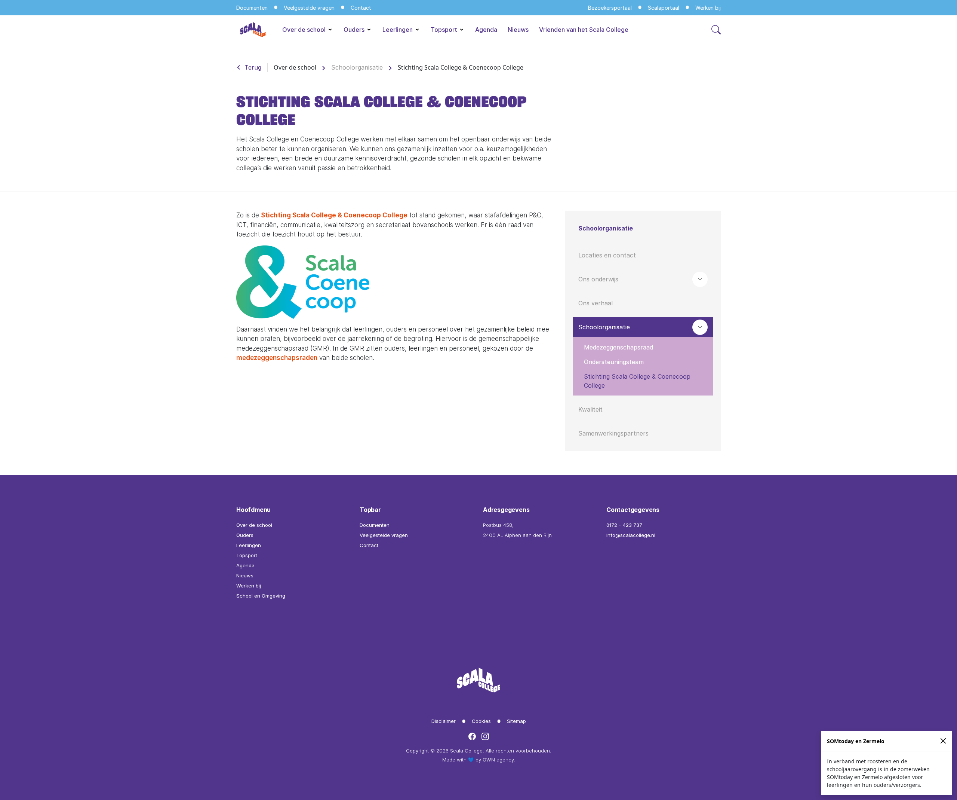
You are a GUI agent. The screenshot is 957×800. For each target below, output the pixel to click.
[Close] (943, 741)
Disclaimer (443, 721)
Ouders (355, 29)
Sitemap (516, 721)
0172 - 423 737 (624, 525)
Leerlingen (398, 29)
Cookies (481, 721)
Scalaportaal (663, 7)
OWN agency (498, 760)
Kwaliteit (590, 409)
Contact (361, 7)
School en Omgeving (260, 596)
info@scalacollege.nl (630, 535)
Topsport (445, 29)
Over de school (304, 29)
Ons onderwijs (598, 279)
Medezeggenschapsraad (618, 347)
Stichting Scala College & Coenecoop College (334, 215)
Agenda (486, 29)
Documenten (252, 7)
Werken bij (708, 7)
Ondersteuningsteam (614, 362)
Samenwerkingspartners (613, 433)
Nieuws (518, 29)
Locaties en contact (607, 255)
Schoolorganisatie (357, 67)
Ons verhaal (595, 303)
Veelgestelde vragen (309, 7)
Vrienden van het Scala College (583, 29)
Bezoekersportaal (610, 7)
